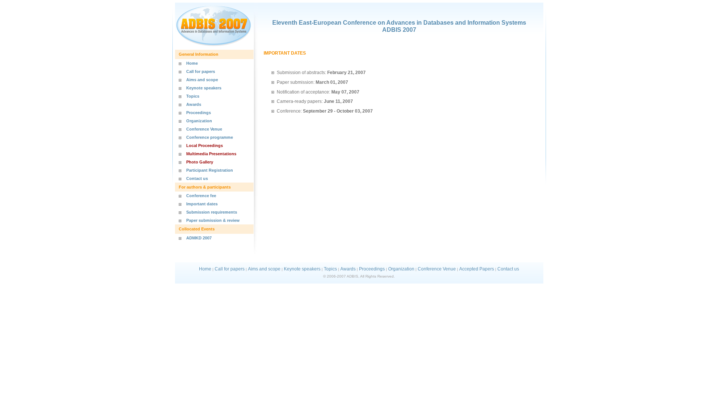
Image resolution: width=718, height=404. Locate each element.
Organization (199, 121)
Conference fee (201, 195)
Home (192, 63)
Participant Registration (209, 170)
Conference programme (209, 137)
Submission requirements (211, 212)
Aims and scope (202, 79)
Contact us (197, 178)
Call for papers (200, 71)
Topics (192, 96)
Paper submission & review (213, 220)
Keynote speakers (203, 88)
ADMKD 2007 (199, 238)
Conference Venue (204, 129)
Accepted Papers (476, 269)
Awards (193, 104)
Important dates (202, 204)
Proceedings (198, 112)
